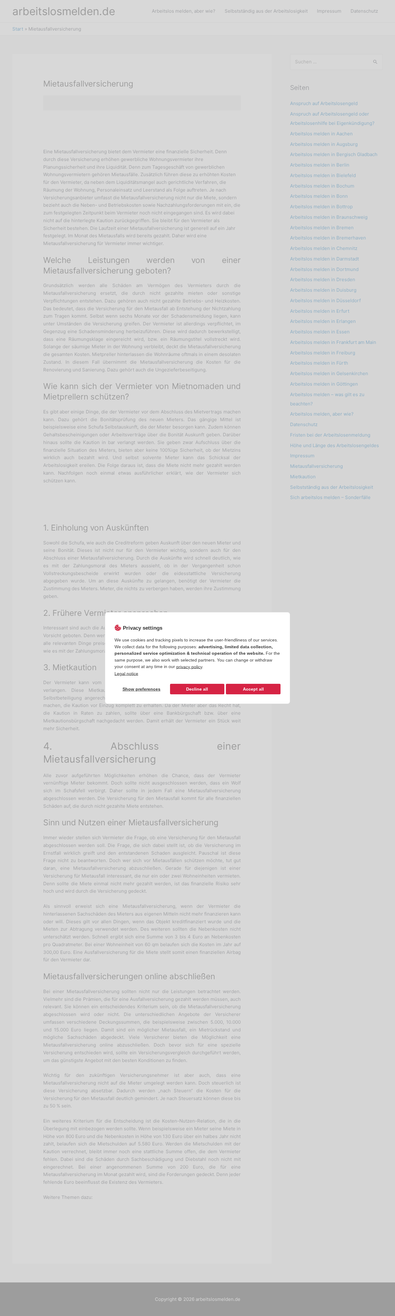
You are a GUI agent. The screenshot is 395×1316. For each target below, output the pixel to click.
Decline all (197, 689)
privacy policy (189, 666)
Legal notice (126, 673)
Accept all (253, 689)
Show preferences (141, 689)
